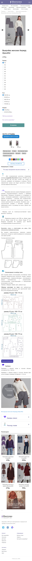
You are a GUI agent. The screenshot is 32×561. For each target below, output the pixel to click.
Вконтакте (4, 551)
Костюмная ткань (22, 151)
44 (5, 67)
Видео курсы (7, 9)
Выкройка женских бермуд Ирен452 (11, 13)
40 (5, 62)
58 (5, 82)
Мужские (4, 540)
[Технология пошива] (16, 407)
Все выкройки (14, 5)
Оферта (19, 537)
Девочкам (4, 7)
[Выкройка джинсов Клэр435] (24, 445)
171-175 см (6, 101)
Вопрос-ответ (20, 535)
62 (5, 86)
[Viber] (16, 159)
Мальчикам (11, 7)
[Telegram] (20, 159)
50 (5, 73)
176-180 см (7, 104)
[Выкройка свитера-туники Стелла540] (24, 472)
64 (5, 89)
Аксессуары (16, 9)
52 (5, 75)
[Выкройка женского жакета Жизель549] (8, 472)
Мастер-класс (7, 151)
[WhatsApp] (18, 159)
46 (5, 69)
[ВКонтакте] (10, 159)
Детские (4, 538)
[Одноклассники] (12, 159)
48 (5, 71)
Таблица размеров (7, 116)
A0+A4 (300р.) (8, 112)
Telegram (4, 549)
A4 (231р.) (6, 109)
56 (5, 80)
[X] (14, 159)
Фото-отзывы (24, 9)
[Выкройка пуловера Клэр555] (8, 445)
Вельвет (18, 153)
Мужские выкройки (21, 7)
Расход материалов (7, 361)
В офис (14, 151)
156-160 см (7, 95)
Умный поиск (5, 5)
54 (5, 78)
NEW (29, 7)
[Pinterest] (22, 159)
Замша (24, 153)
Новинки (4, 542)
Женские (4, 537)
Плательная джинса (8, 153)
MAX (3, 553)
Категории (11, 11)
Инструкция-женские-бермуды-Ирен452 (12, 411)
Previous (2, 30)
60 (5, 84)
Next (28, 30)
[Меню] (2, 2)
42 (5, 65)
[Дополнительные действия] (29, 2)
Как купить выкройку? (8, 119)
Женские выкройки (25, 5)
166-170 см (7, 99)
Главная (3, 11)
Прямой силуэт (7, 155)
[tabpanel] (12, 144)
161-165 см (7, 97)
